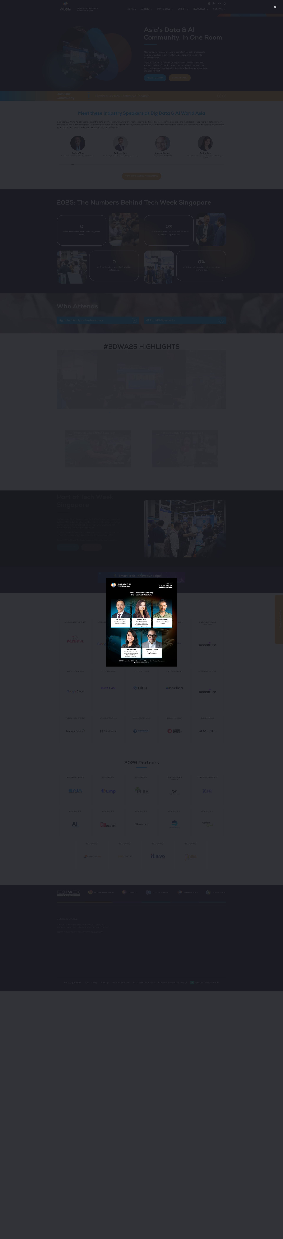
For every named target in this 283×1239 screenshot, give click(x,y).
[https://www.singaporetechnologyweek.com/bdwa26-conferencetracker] (141, 666)
